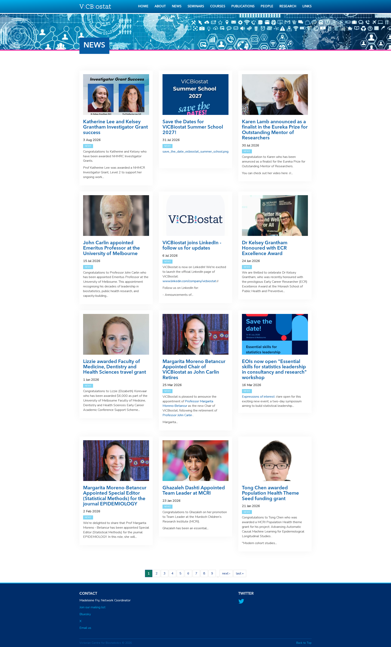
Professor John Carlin (178, 415)
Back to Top (304, 643)
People (267, 6)
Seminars (196, 6)
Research (287, 6)
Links (307, 6)
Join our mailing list (92, 607)
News (176, 6)
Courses (217, 6)
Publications (243, 6)
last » (240, 573)
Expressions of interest (260, 396)
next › (226, 573)
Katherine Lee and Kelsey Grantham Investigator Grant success (115, 127)
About (160, 6)
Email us (85, 628)
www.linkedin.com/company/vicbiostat (191, 281)
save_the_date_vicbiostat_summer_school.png (195, 151)
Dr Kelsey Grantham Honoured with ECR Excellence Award (264, 248)
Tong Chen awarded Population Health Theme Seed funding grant (270, 493)
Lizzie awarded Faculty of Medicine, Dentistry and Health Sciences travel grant (114, 367)
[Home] (96, 6)
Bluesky (85, 614)
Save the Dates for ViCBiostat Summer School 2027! (193, 127)
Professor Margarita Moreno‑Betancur (188, 403)
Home (143, 6)
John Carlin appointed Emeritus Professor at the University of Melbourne (111, 248)
